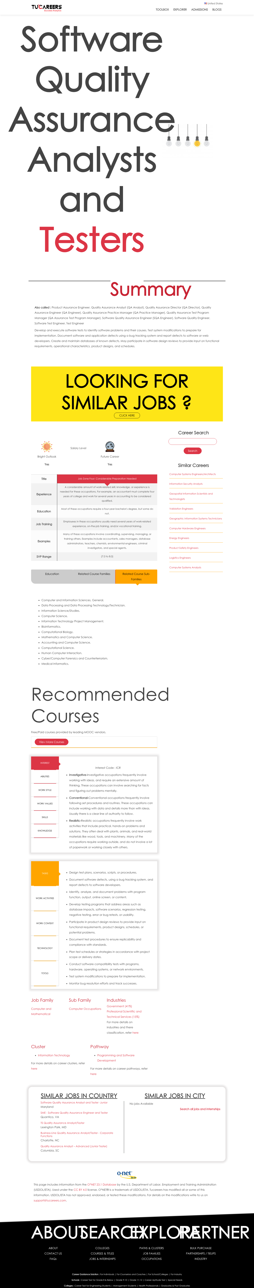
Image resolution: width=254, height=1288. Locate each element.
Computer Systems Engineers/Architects (192, 474)
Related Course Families (94, 574)
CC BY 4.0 (80, 1189)
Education (52, 574)
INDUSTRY (201, 1259)
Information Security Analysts (186, 483)
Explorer (180, 9)
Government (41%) (119, 1006)
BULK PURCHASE (201, 1248)
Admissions (199, 9)
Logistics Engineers (180, 557)
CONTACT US (53, 1253)
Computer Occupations (85, 1008)
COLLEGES (102, 1248)
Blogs (217, 9)
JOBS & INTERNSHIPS (102, 1259)
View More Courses (51, 742)
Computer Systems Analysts (185, 567)
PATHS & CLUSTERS (151, 1248)
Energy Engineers (179, 538)
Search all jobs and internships (200, 1109)
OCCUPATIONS (152, 1259)
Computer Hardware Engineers (187, 528)
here (135, 1032)
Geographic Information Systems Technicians (195, 518)
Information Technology (54, 1055)
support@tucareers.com (50, 1200)
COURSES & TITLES (102, 1253)
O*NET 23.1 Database (101, 1184)
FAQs (53, 1259)
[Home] (46, 8)
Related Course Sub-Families (136, 576)
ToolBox (162, 9)
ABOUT (53, 1248)
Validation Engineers (181, 508)
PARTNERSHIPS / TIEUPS (201, 1253)
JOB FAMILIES (152, 1253)
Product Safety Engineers (183, 548)
